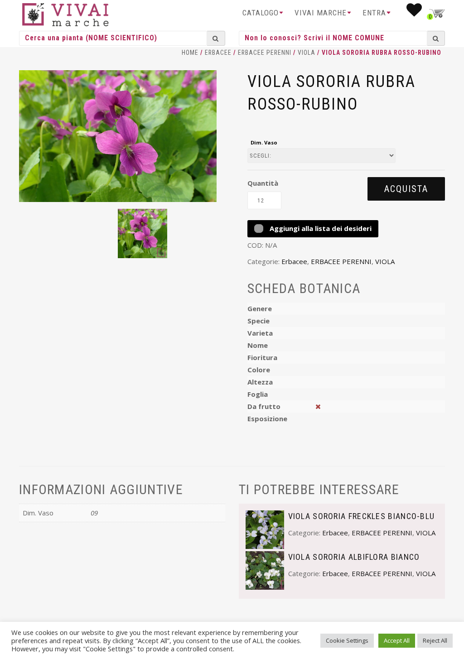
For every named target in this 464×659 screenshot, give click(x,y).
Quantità (262, 183)
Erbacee (218, 52)
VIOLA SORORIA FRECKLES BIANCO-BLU (361, 516)
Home (190, 52)
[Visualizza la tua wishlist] (414, 12)
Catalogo (260, 12)
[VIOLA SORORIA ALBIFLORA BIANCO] (265, 569)
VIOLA (306, 52)
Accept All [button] (397, 640)
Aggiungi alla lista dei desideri (320, 228)
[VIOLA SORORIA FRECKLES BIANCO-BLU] (265, 529)
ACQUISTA (406, 188)
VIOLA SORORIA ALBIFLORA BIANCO (354, 557)
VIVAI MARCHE (321, 12)
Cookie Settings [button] (347, 640)
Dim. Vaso (264, 142)
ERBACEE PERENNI (264, 52)
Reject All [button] (435, 640)
